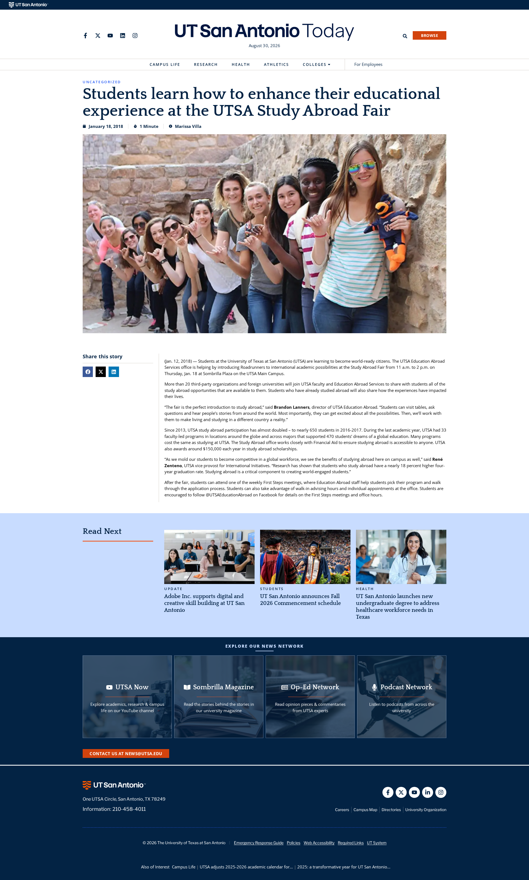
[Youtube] (110, 35)
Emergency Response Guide (259, 842)
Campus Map (365, 809)
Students (272, 589)
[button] (88, 372)
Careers (342, 809)
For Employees (368, 64)
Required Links (351, 842)
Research (206, 64)
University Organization (425, 809)
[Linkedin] (122, 35)
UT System (377, 842)
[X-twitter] (98, 35)
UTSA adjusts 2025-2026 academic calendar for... (246, 867)
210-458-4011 (129, 809)
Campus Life (165, 64)
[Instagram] (135, 35)
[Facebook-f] (85, 35)
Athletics (276, 64)
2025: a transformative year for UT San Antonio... (343, 867)
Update (173, 589)
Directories (391, 809)
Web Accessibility (319, 842)
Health (241, 64)
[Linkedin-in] (427, 792)
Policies (293, 842)
